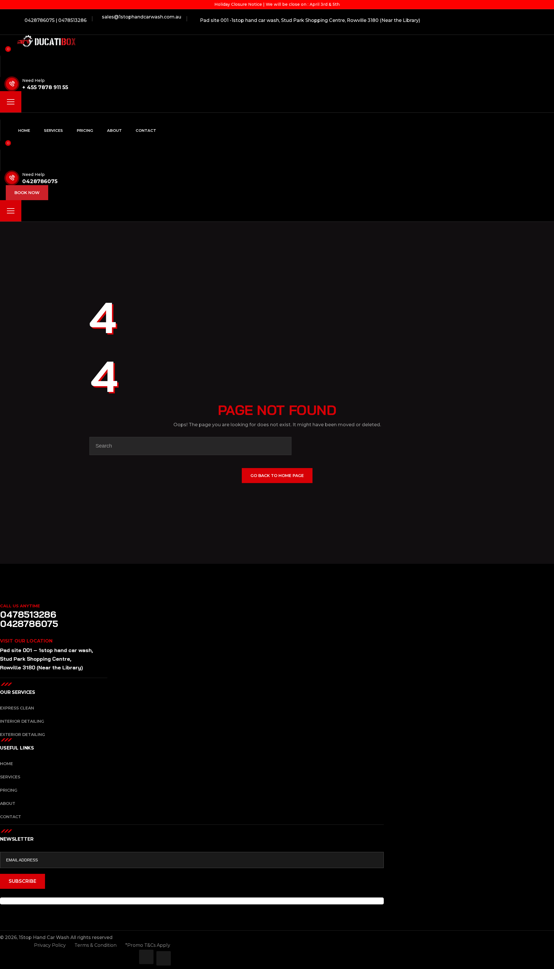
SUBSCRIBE (22, 881)
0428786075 (39, 181)
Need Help (33, 80)
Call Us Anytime (20, 606)
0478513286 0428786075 (29, 619)
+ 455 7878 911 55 (45, 87)
